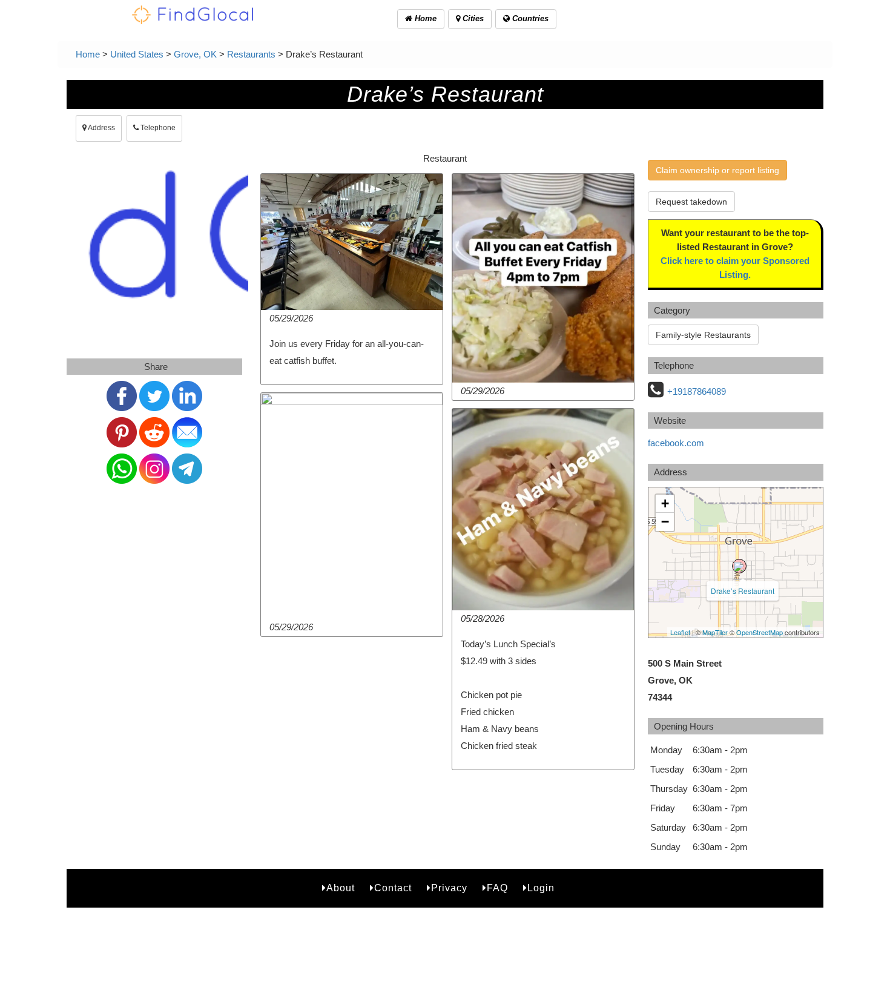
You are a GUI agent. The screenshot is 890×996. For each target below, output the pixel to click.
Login (541, 888)
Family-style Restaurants (703, 335)
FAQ (497, 888)
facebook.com (676, 443)
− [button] (665, 521)
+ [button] (665, 503)
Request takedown (691, 201)
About (340, 888)
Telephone (157, 128)
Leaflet (680, 632)
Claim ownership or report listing (717, 170)
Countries (529, 18)
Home (424, 18)
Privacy (449, 888)
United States (136, 54)
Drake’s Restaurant (742, 590)
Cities (472, 18)
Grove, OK (195, 54)
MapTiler (715, 632)
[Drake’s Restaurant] (739, 566)
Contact (393, 888)
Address (101, 128)
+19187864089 (696, 391)
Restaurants (251, 54)
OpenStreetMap (759, 632)
